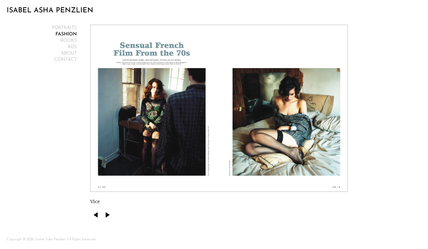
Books (69, 40)
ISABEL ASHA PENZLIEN (50, 10)
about (69, 53)
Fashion (66, 34)
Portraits (64, 27)
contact (65, 59)
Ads (72, 46)
